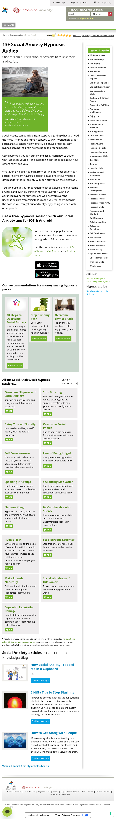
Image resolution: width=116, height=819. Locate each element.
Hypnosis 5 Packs (98, 148)
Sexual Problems (98, 241)
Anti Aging (95, 63)
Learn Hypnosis (29, 792)
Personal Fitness (97, 199)
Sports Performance (99, 254)
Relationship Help (98, 222)
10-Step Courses (97, 55)
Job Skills (94, 160)
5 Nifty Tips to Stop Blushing (52, 692)
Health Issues (96, 140)
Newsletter (54, 794)
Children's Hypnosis (99, 83)
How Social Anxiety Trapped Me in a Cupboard (52, 667)
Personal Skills (97, 207)
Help (83, 792)
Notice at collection (39, 815)
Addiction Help (97, 59)
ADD (10, 411)
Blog (62, 792)
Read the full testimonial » (16, 125)
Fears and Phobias (98, 120)
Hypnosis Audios (44, 792)
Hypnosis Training (98, 152)
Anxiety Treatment (98, 67)
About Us (17, 792)
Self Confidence (97, 233)
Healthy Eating (96, 144)
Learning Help (96, 168)
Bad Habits (95, 72)
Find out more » (15, 365)
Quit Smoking (96, 218)
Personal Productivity (100, 203)
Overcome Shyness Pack (64, 316)
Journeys (94, 164)
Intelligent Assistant (86, 18)
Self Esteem (95, 237)
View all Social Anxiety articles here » (25, 766)
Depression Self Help (99, 105)
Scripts (55, 792)
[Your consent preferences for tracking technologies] (111, 814)
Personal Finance (98, 195)
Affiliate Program (73, 792)
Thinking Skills (97, 262)
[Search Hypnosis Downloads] (110, 14)
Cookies (107, 792)
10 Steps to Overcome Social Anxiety (16, 318)
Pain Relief (95, 179)
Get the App (65, 794)
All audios (97, 14)
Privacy (99, 792)
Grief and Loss (96, 136)
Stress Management (99, 258)
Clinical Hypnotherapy (100, 87)
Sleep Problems (97, 245)
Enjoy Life (94, 116)
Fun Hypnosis (96, 131)
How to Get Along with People (54, 733)
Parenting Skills (97, 183)
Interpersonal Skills (99, 156)
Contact (90, 792)
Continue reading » (40, 680)
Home (9, 792)
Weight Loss (95, 266)
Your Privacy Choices (67, 815)
